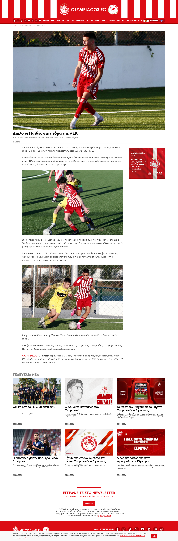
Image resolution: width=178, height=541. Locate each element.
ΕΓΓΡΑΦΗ (89, 503)
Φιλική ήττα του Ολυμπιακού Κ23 (34, 407)
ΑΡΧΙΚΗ (46, 21)
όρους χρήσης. (104, 516)
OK (154, 536)
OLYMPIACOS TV (134, 21)
